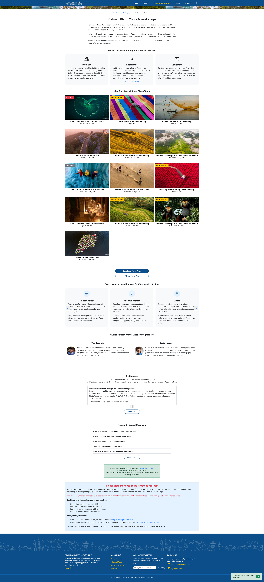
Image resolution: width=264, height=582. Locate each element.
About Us (68, 568)
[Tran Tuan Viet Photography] (74, 3)
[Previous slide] (68, 308)
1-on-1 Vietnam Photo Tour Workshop (87, 189)
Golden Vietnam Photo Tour (87, 155)
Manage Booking (116, 559)
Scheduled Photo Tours (132, 271)
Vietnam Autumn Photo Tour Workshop (132, 155)
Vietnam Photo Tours (145, 468)
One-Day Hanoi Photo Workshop (132, 121)
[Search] (196, 3)
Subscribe (160, 568)
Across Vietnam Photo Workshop (177, 121)
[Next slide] (196, 308)
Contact (188, 3)
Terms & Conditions (117, 565)
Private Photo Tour (132, 276)
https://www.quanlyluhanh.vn (146, 522)
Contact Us (114, 568)
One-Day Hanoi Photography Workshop (176, 189)
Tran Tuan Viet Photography (122, 13)
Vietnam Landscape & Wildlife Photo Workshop (177, 155)
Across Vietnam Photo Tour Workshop (87, 121)
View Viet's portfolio (131, 81)
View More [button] (131, 412)
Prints (177, 3)
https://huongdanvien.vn (122, 520)
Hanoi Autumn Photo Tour (87, 258)
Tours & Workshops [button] (161, 3)
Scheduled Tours (116, 562)
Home (136, 3)
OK (258, 576)
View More (131, 457)
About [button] (145, 3)
